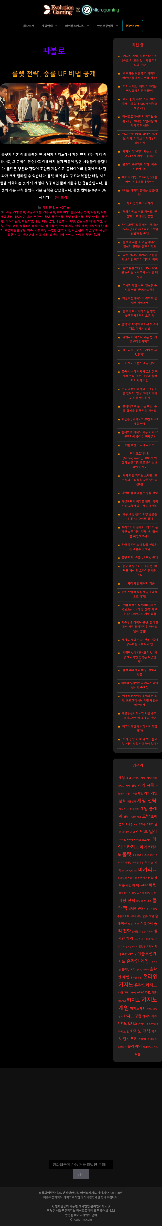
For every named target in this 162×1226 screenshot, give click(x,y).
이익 (67, 230)
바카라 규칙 (131, 878)
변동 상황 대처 (86, 221)
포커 (134, 1039)
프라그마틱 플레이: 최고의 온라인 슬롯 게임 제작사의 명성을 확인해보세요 (140, 532)
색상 (99, 221)
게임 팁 (122, 809)
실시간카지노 (132, 947)
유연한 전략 (55, 230)
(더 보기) (62, 197)
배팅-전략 (140, 885)
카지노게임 (138, 1008)
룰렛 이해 (57, 216)
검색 (81, 1157)
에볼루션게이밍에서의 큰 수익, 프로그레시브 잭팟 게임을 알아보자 (140, 700)
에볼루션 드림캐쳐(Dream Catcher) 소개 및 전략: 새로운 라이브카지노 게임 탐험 (139, 609)
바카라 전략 (146, 878)
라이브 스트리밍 (142, 840)
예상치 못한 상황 (15, 230)
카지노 (70, 234)
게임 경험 (131, 785)
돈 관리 (37, 216)
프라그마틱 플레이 (148, 1039)
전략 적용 (42, 234)
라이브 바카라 (126, 840)
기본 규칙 (49, 212)
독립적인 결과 (23, 216)
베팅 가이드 (125, 893)
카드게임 (122, 1001)
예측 (30, 230)
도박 (146, 816)
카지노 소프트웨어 (148, 1024)
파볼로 (80, 234)
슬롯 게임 (148, 916)
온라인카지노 (145, 985)
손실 (8, 226)
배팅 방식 (62, 221)
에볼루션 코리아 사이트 (139, 445)
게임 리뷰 (144, 793)
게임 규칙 (146, 785)
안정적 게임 (66, 226)
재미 (133, 992)
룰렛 (47, 216)
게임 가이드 (132, 778)
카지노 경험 (132, 1016)
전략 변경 (28, 234)
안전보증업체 (105, 26)
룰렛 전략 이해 (74, 216)
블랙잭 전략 (135, 908)
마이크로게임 (84, 1210)
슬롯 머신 (133, 924)
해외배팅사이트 (150, 1047)
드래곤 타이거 (146, 824)
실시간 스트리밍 (142, 939)
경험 (126, 816)
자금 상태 (91, 230)
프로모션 (122, 1047)
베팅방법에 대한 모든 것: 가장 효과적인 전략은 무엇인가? (139, 657)
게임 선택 (131, 801)
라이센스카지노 (75, 26)
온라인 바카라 (142, 969)
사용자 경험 (150, 909)
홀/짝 (96, 234)
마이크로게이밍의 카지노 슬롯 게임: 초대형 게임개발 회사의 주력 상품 (139, 121)
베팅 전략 (126, 901)
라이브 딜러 (146, 832)
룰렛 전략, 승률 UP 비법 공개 (54, 73)
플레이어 (134, 1047)
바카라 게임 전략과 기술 (140, 583)
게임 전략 (146, 800)
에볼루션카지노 (65, 1210)
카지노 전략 (140, 1031)
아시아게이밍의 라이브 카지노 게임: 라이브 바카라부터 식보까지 (139, 138)
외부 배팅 (40, 230)
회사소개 (28, 26)
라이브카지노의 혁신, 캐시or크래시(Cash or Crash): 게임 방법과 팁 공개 (139, 229)
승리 (150, 923)
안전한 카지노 (146, 946)
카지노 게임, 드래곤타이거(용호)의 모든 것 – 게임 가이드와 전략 (139, 60)
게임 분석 (19, 212)
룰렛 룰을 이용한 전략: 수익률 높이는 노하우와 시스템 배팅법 (140, 272)
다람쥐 (95, 212)
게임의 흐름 (34, 212)
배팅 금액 (48, 221)
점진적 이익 (56, 234)
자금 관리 (78, 230)
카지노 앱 (123, 1031)
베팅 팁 (139, 901)
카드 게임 (151, 992)
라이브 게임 (128, 832)
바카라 (145, 869)
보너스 (148, 900)
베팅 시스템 (138, 893)
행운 (88, 234)
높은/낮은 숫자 (80, 212)
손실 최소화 (123, 916)
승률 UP (25, 226)
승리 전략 (37, 226)
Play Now (132, 25)
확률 (138, 1054)
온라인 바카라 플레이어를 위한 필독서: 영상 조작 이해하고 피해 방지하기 (139, 393)
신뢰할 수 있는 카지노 (142, 932)
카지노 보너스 (127, 1024)
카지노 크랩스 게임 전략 (140, 363)
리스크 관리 (13, 221)
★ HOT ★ (62, 207)
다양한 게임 (135, 817)
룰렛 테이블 (92, 216)
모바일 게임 (138, 863)
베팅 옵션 (150, 893)
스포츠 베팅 (135, 916)
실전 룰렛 (51, 226)
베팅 (72, 221)
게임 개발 (146, 778)
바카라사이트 (82, 1215)
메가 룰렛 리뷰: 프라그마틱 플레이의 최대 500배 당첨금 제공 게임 (139, 104)
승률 (15, 226)
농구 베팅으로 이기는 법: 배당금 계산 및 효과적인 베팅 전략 (139, 571)
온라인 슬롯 (136, 978)
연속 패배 (81, 226)
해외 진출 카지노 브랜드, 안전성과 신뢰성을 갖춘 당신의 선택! (139, 480)
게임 (8, 212)
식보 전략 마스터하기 (139, 203)
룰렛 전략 (136, 855)
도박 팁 (129, 824)
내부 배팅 (63, 212)
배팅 (37, 221)
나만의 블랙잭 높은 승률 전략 (140, 493)
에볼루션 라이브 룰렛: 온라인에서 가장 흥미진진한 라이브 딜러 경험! (140, 627)
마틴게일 (27, 221)
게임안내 (47, 26)
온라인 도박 (128, 969)
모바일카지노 (131, 871)
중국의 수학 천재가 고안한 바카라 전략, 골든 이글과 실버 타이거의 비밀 (140, 376)
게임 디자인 (131, 794)
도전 (136, 824)
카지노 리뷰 (149, 1016)
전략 (17, 234)
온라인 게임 (137, 961)
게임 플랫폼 (133, 809)
